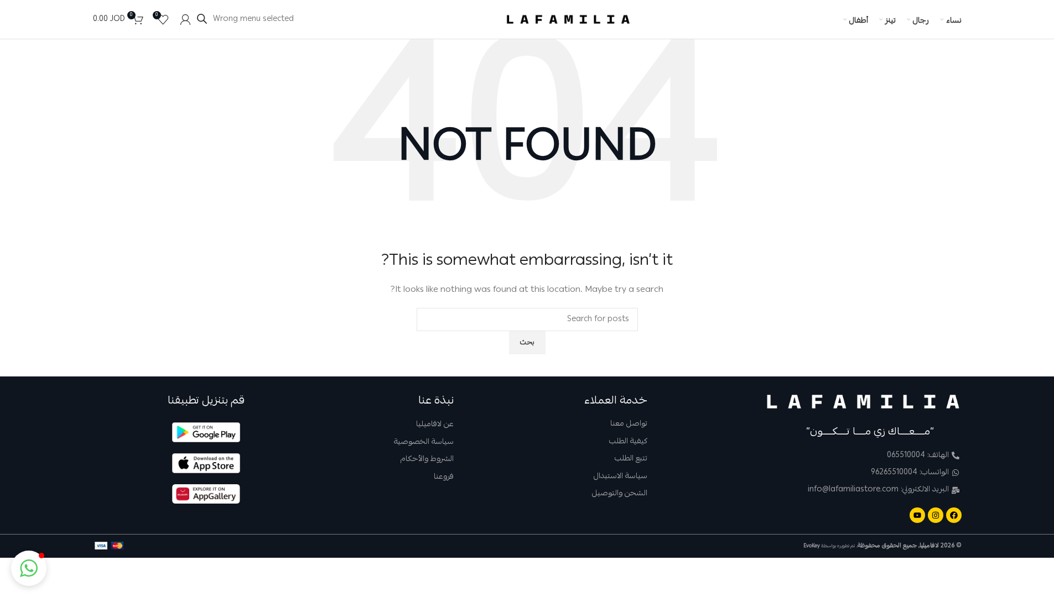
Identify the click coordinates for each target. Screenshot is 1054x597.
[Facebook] (954, 515)
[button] (28, 568)
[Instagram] (935, 515)
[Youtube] (917, 515)
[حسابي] (185, 19)
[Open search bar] (201, 19)
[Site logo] (568, 20)
